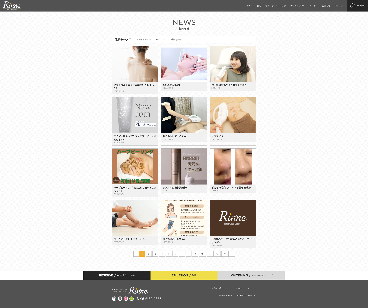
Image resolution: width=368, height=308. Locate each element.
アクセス (313, 6)
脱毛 (259, 6)
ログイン (339, 6)
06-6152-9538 (150, 298)
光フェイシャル (298, 6)
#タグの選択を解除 (172, 39)
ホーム (249, 6)
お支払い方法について (221, 288)
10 (202, 253)
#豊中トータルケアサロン (149, 39)
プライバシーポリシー (245, 288)
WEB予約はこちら (117, 275)
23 (217, 253)
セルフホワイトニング (275, 6)
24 (225, 253)
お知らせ (326, 6)
